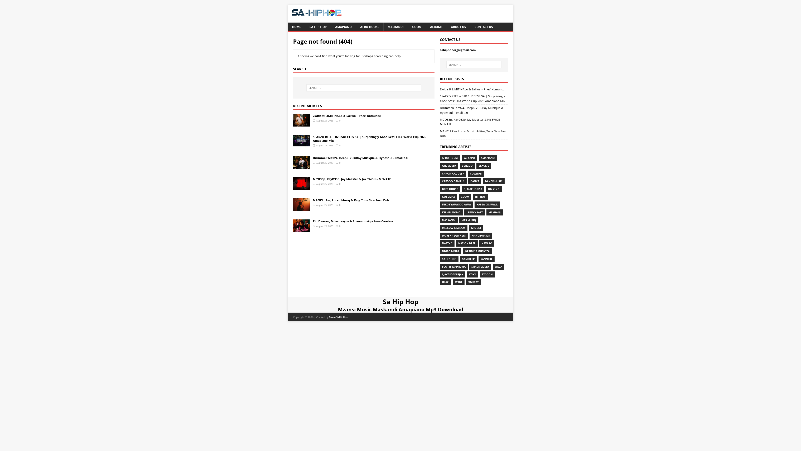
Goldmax (448, 197)
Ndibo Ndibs (450, 251)
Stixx (472, 274)
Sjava (498, 267)
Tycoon (487, 274)
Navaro (486, 243)
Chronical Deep (453, 173)
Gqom (417, 27)
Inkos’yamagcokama (456, 204)
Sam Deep (468, 259)
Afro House (369, 27)
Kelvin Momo (451, 212)
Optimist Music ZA (477, 251)
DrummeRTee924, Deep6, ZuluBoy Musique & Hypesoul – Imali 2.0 (360, 158)
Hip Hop (480, 197)
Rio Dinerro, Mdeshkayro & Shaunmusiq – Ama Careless (353, 221)
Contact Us (484, 27)
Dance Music (494, 181)
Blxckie (484, 165)
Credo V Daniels (453, 181)
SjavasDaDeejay (452, 274)
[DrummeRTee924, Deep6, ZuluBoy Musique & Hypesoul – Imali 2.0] (301, 166)
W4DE (458, 282)
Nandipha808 (481, 235)
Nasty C (447, 243)
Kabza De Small (487, 204)
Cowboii (476, 173)
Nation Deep (467, 243)
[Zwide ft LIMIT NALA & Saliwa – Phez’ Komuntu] (301, 124)
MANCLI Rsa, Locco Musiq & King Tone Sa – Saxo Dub (351, 200)
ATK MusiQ (449, 165)
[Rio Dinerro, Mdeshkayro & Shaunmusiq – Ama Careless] (301, 230)
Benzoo (467, 165)
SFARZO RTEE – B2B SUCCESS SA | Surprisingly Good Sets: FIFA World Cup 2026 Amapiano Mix (369, 139)
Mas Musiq (468, 220)
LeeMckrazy (474, 212)
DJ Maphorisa (473, 189)
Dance (474, 181)
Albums (436, 27)
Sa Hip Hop (318, 27)
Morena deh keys (454, 235)
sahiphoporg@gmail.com (458, 50)
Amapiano (343, 27)
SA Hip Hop (449, 259)
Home (296, 27)
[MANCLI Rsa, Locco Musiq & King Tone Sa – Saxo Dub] (301, 208)
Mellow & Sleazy (453, 228)
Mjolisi (476, 228)
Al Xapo (469, 158)
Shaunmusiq (480, 267)
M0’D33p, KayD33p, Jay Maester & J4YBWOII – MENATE (352, 179)
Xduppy (473, 282)
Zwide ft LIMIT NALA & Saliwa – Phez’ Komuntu (347, 116)
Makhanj (495, 212)
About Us (458, 27)
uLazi (445, 282)
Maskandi (396, 27)
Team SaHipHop (338, 317)
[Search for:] (363, 87)
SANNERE (486, 259)
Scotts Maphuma (454, 267)
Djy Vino (494, 189)
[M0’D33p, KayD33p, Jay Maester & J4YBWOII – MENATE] (301, 187)
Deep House (450, 189)
